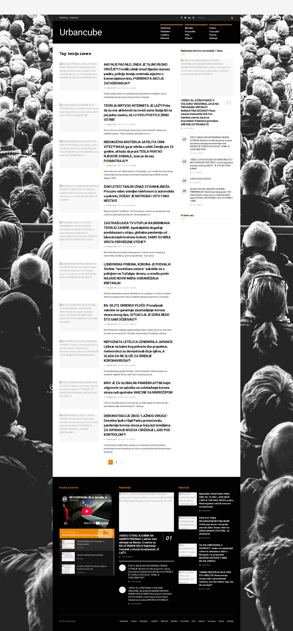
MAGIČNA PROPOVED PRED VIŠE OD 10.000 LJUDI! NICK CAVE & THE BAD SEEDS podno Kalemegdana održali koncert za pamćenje (216, 500)
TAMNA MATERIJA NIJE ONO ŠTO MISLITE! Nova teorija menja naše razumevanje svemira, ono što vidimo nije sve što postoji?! (216, 578)
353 (133, 206)
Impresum (74, 18)
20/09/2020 (124, 288)
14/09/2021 (124, 124)
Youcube (214, 31)
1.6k (134, 166)
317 (133, 439)
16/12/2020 (124, 206)
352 (133, 397)
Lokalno (165, 35)
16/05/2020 (124, 439)
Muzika (189, 28)
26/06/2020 (124, 324)
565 (133, 365)
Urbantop (165, 28)
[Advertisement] (146, 7)
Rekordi (165, 38)
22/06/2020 (124, 365)
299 (133, 247)
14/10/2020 (124, 247)
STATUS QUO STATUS (200, 179)
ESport (188, 38)
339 (133, 324)
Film (187, 35)
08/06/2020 (124, 397)
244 (133, 288)
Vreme (213, 35)
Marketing (64, 18)
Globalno (165, 31)
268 (133, 88)
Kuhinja (213, 38)
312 (133, 124)
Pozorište (190, 31)
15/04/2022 (124, 88)
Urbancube (81, 32)
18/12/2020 (124, 166)
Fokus (212, 28)
